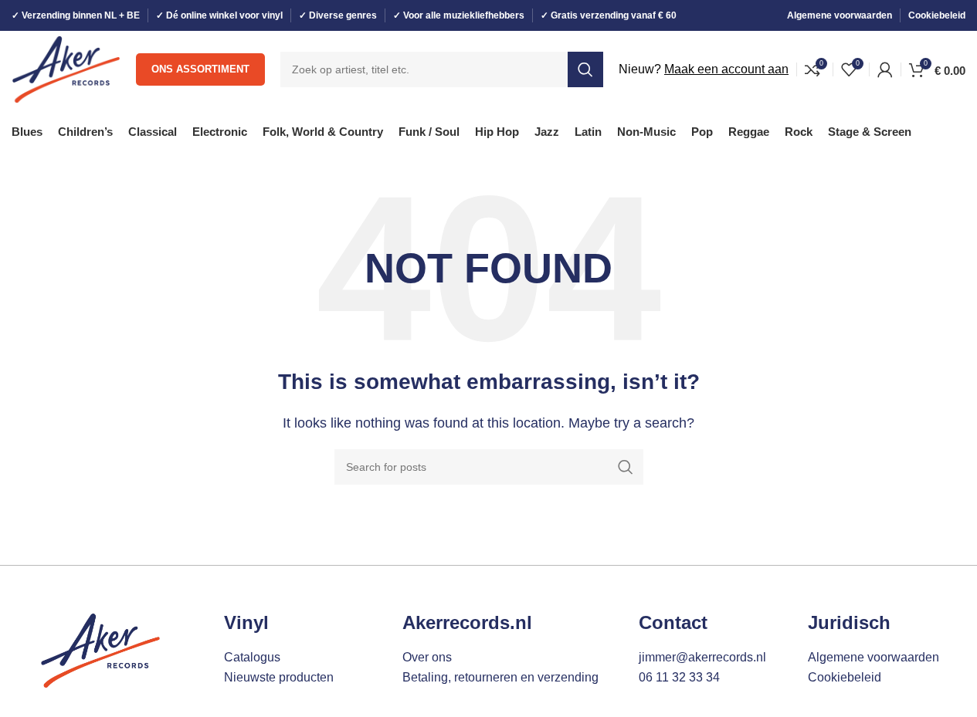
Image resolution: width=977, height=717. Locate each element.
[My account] (885, 69)
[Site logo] (66, 68)
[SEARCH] (585, 69)
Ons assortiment (200, 69)
